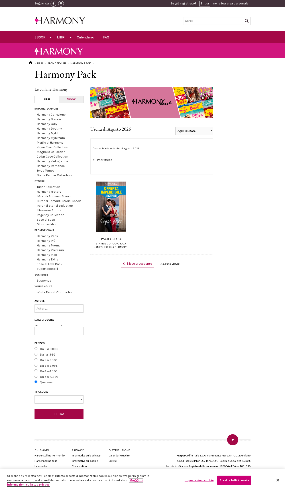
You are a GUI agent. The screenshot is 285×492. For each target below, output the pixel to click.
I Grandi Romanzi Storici (54, 196)
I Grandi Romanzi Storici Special (59, 201)
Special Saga (46, 220)
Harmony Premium (50, 250)
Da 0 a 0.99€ (48, 349)
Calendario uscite (119, 455)
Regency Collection (50, 215)
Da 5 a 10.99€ (49, 377)
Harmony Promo (49, 245)
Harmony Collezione (51, 114)
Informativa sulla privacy (86, 455)
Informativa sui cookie (85, 460)
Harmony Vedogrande (52, 161)
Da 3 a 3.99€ (48, 366)
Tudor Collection (48, 187)
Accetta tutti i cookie (234, 480)
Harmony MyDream (51, 138)
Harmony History (49, 192)
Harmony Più (46, 241)
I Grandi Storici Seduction (55, 206)
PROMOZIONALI (56, 63)
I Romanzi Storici (49, 210)
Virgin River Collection (52, 147)
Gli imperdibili (46, 224)
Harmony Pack (47, 236)
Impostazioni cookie (199, 480)
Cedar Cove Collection (52, 156)
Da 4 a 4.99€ (48, 371)
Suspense (44, 280)
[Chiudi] (278, 480)
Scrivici (113, 460)
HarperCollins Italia (46, 460)
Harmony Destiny (49, 128)
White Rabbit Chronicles (54, 292)
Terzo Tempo (46, 170)
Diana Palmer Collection (54, 175)
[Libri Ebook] (59, 399)
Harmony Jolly (47, 124)
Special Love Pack (49, 264)
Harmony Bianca (49, 119)
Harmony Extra (48, 259)
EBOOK (40, 37)
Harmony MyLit (48, 133)
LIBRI (61, 37)
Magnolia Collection (51, 152)
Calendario (85, 37)
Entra (205, 3)
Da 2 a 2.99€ (48, 360)
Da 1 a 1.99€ (47, 354)
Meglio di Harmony (50, 142)
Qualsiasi (46, 382)
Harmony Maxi (47, 255)
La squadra (41, 466)
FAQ (106, 37)
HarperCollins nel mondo (50, 455)
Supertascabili (47, 269)
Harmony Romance (51, 166)
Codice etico (79, 466)
